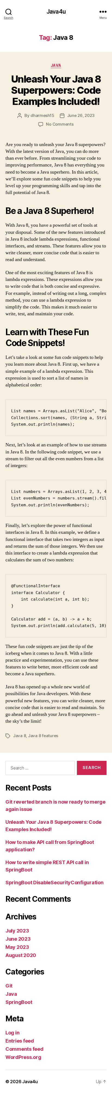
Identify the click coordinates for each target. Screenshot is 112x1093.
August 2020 (20, 955)
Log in (12, 1033)
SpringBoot (18, 1002)
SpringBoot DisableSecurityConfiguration (54, 882)
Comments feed (24, 1049)
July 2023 (17, 931)
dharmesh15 (42, 115)
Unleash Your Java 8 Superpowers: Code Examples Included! (56, 90)
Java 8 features (43, 735)
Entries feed (19, 1041)
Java (56, 65)
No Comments (59, 124)
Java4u (56, 11)
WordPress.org (23, 1057)
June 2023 (18, 939)
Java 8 (19, 735)
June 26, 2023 (81, 115)
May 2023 (17, 947)
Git (9, 986)
